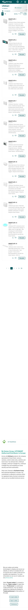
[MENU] (25, 2)
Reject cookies (14, 600)
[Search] (21, 2)
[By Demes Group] (7, 2)
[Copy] (12, 34)
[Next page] (19, 268)
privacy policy (9, 578)
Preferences (14, 604)
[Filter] (25, 14)
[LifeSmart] (21, 8)
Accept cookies (14, 597)
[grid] (5, 13)
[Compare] (15, 34)
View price (21, 34)
